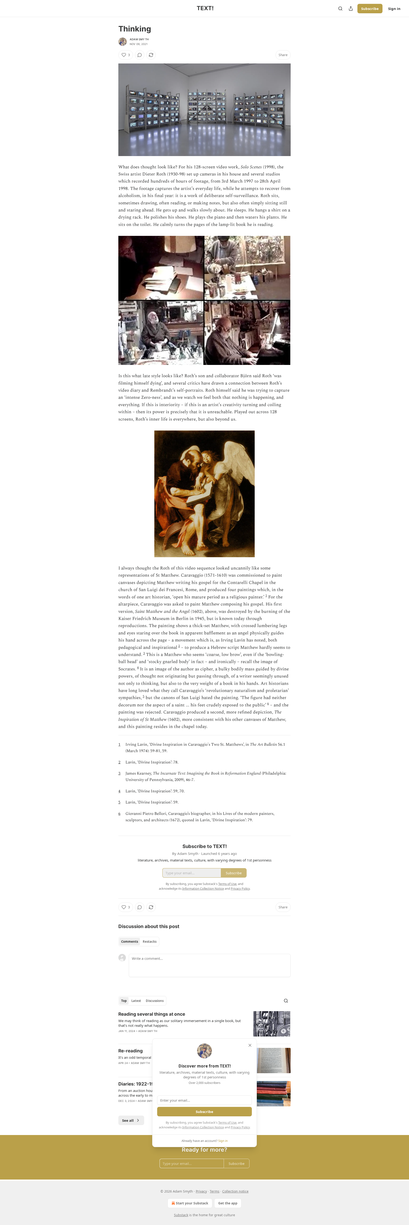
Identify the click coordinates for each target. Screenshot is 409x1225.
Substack (181, 1215)
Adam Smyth (139, 39)
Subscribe (370, 8)
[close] (250, 1045)
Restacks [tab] (149, 941)
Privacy (201, 1191)
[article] (204, 1025)
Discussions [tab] (155, 1001)
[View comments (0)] (139, 55)
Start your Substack (192, 1203)
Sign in (394, 8)
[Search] (340, 8)
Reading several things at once (151, 1014)
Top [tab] (124, 1001)
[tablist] (138, 941)
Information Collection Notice (203, 1127)
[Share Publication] (351, 8)
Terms (214, 1191)
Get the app (227, 1203)
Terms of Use (227, 1122)
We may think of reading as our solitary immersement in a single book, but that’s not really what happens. (179, 1023)
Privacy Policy (240, 1127)
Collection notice (235, 1191)
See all (128, 1120)
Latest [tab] (136, 1001)
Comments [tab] (129, 941)
